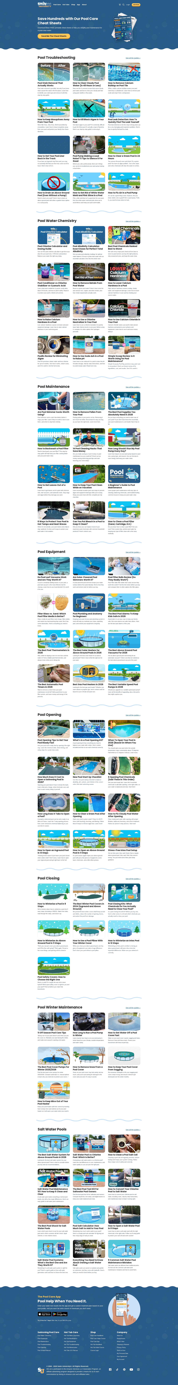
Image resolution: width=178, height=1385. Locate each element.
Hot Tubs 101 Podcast (71, 1350)
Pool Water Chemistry (44, 1335)
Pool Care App (94, 1341)
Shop (73, 5)
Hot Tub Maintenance (70, 1338)
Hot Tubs (66, 5)
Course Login (94, 1350)
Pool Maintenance (43, 1341)
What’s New (120, 1341)
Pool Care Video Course (97, 1338)
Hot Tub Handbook (96, 1344)
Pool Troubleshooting (44, 1344)
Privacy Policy (121, 1347)
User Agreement (122, 1356)
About (84, 5)
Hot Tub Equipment (70, 1341)
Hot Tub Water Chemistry (72, 1335)
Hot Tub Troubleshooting (71, 1344)
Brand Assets (121, 1338)
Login (128, 5)
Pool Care (57, 5)
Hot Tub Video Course (97, 1347)
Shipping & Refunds (123, 1344)
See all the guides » (133, 58)
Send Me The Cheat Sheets (53, 36)
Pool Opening (42, 1347)
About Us (120, 1335)
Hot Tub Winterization (70, 1347)
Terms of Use (121, 1350)
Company (122, 1332)
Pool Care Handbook (96, 1335)
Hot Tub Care (71, 1332)
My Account (120, 1359)
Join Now (136, 5)
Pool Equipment (42, 1338)
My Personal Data (122, 1353)
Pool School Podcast (44, 1350)
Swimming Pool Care (48, 1332)
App (78, 5)
